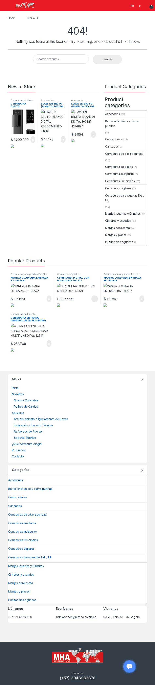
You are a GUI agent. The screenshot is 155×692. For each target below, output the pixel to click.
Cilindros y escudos (118, 220)
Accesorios (47, 100)
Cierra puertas (114, 139)
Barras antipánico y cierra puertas (121, 123)
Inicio (15, 388)
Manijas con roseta (117, 228)
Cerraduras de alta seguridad (124, 153)
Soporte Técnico (25, 437)
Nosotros (18, 394)
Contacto (18, 456)
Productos (18, 450)
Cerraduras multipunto (119, 173)
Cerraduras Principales (120, 181)
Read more (94, 298)
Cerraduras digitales (22, 100)
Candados (112, 146)
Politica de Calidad (26, 406)
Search (133, 5)
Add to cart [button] (32, 139)
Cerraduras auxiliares (119, 166)
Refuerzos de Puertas (28, 431)
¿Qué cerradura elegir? (27, 444)
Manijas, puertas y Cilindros (123, 213)
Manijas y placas (116, 235)
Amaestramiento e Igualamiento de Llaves (41, 419)
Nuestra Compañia (26, 400)
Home (12, 18)
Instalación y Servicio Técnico (33, 425)
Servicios (18, 412)
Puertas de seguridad (119, 242)
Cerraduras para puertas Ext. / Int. (124, 198)
